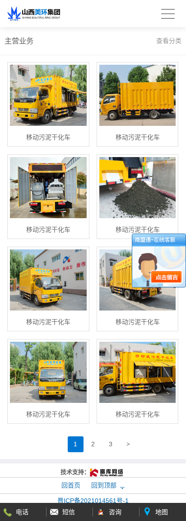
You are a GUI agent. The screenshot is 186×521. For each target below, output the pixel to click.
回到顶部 (103, 485)
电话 (22, 512)
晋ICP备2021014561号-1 (93, 500)
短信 (68, 512)
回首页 (70, 485)
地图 (161, 512)
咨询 (115, 512)
